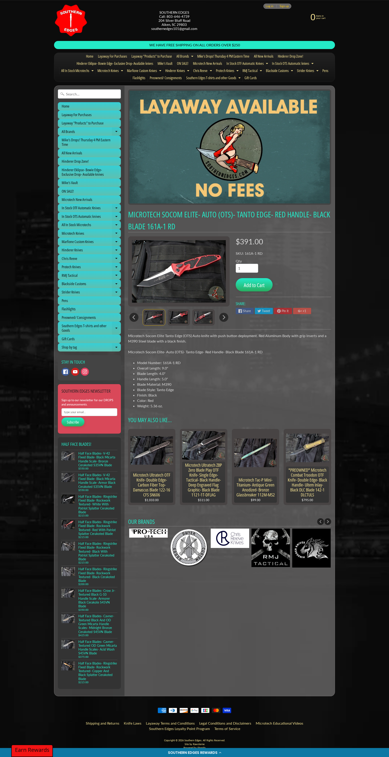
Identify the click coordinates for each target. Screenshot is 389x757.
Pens (325, 70)
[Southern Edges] (71, 20)
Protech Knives (228, 71)
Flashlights (139, 77)
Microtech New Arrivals (207, 63)
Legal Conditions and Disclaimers (225, 723)
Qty (239, 261)
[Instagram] (85, 372)
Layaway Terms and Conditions (170, 723)
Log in (269, 6)
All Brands (185, 57)
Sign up (284, 6)
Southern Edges (192, 740)
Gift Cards (250, 77)
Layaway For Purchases (112, 56)
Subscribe (73, 422)
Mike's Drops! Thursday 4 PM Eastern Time (223, 56)
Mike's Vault (165, 63)
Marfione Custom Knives (145, 71)
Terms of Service (227, 728)
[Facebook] (65, 372)
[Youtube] (75, 372)
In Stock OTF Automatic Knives (247, 64)
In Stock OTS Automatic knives (293, 64)
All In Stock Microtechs (78, 71)
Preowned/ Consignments (166, 77)
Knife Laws (132, 723)
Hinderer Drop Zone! (290, 56)
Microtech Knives (110, 71)
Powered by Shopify (194, 747)
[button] (194, 752)
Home (89, 56)
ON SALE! (182, 63)
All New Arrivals (263, 56)
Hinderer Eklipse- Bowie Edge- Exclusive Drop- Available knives (115, 63)
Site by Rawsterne (195, 744)
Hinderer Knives (177, 71)
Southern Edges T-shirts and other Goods (214, 78)
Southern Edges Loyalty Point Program (179, 728)
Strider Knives (308, 71)
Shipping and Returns (102, 723)
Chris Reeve (203, 71)
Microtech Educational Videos (279, 723)
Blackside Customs (280, 71)
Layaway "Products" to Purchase (151, 56)
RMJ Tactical (252, 71)
